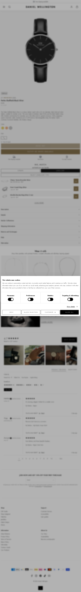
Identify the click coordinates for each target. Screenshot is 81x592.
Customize (49, 312)
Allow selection (31, 312)
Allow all (69, 312)
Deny (12, 312)
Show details (71, 306)
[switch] (30, 299)
